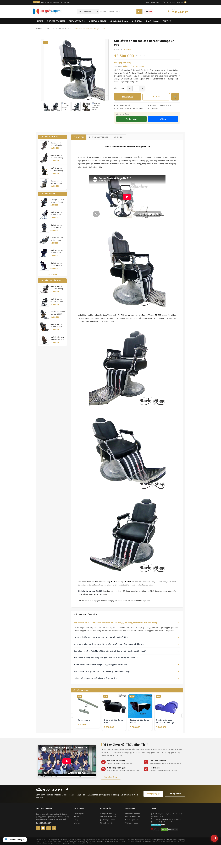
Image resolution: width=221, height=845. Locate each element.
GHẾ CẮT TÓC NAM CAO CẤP (133, 66)
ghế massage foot (106, 841)
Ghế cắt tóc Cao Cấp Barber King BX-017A (57, 169)
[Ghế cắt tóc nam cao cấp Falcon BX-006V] (44, 302)
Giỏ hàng (181, 2)
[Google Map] (54, 828)
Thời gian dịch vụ (131, 823)
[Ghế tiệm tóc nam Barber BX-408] (44, 253)
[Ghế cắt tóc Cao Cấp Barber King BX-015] (44, 158)
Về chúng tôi (79, 814)
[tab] (78, 137)
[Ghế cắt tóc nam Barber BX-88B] (44, 215)
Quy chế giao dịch (132, 820)
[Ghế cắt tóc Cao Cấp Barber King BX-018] (44, 289)
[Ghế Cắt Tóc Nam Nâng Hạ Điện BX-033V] (44, 340)
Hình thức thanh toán (108, 817)
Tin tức (76, 817)
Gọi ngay (133, 119)
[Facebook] (38, 828)
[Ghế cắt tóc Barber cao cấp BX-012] (44, 314)
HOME (40, 21)
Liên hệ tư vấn (175, 793)
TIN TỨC (167, 21)
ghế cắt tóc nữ (174, 839)
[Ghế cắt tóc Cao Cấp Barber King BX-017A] (44, 171)
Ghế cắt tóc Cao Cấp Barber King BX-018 (57, 287)
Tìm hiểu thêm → (111, 777)
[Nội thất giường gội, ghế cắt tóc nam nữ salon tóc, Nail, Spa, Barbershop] (47, 11)
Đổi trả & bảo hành (107, 823)
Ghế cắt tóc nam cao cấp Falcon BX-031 (58, 182)
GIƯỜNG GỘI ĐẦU (98, 21)
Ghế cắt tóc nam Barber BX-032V (57, 325)
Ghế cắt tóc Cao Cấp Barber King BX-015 (57, 156)
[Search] (139, 11)
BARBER (127, 49)
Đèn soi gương (84, 720)
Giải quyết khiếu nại (132, 817)
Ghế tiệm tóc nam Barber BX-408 (57, 251)
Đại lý (76, 820)
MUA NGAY (127, 96)
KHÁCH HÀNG (152, 21)
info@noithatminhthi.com (167, 822)
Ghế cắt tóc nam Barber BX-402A (57, 264)
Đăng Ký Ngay (153, 793)
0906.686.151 (177, 819)
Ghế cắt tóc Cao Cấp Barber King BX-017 (57, 144)
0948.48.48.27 (180, 12)
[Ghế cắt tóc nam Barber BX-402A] (44, 266)
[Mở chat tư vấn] (214, 838)
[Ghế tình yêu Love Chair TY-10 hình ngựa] (167, 706)
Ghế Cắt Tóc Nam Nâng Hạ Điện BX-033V (57, 338)
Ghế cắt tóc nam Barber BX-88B (57, 213)
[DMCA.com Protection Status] (159, 824)
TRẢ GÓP (156, 96)
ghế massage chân (93, 841)
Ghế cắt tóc (152, 839)
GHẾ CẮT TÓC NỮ (77, 21)
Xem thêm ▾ (52, 274)
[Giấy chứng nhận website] (169, 829)
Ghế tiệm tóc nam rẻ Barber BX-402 (57, 200)
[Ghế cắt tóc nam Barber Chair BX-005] (131, 582)
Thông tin (79, 137)
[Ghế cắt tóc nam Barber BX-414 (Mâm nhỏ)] (44, 228)
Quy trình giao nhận (107, 820)
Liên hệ (77, 823)
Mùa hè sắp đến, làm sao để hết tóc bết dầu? (57, 2)
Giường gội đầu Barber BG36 (114, 721)
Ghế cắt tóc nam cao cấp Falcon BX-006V (58, 300)
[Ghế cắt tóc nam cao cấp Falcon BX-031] (44, 183)
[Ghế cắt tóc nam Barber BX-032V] (44, 327)
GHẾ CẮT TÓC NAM (56, 21)
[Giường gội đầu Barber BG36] (114, 706)
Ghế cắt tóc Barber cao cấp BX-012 (58, 313)
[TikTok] (48, 828)
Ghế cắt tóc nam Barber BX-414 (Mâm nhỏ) (57, 226)
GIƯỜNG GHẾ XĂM (119, 21)
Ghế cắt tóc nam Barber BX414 (57, 238)
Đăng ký (146, 2)
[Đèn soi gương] (88, 706)
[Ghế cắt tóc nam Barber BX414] (44, 240)
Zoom (105, 97)
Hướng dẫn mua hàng (108, 814)
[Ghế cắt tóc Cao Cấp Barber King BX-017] (44, 145)
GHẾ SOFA (137, 21)
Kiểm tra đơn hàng (168, 2)
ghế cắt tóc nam (163, 839)
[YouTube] (43, 828)
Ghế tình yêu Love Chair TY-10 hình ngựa (165, 721)
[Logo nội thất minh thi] (155, 829)
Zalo (164, 119)
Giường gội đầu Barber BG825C (140, 721)
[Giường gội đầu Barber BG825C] (140, 706)
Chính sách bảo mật (132, 814)
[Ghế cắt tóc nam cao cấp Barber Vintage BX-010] (45, 106)
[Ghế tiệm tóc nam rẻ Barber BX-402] (44, 202)
